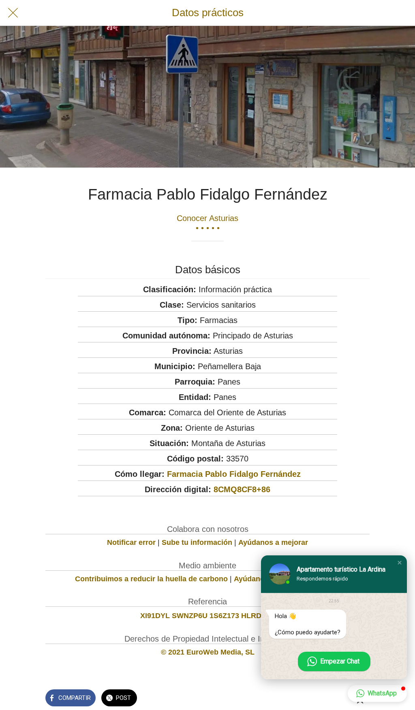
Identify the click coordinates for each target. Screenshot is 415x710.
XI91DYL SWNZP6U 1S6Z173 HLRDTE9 (207, 616)
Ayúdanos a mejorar (273, 542)
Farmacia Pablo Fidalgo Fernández (234, 474)
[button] (400, 563)
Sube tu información (197, 542)
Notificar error (131, 542)
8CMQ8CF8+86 (242, 489)
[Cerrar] (13, 13)
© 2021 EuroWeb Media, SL (208, 652)
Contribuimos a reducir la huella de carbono (151, 579)
